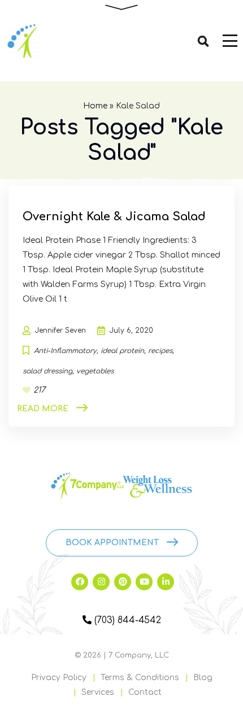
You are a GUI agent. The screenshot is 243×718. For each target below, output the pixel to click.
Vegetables (95, 371)
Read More (42, 408)
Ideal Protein (122, 351)
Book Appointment (112, 542)
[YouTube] (144, 581)
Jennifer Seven (60, 330)
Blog (202, 677)
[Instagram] (101, 581)
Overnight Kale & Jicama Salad (114, 216)
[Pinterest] (122, 581)
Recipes (160, 351)
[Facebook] (79, 581)
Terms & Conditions (140, 677)
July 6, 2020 (131, 330)
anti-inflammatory (65, 351)
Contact (145, 692)
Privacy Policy (58, 677)
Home (95, 106)
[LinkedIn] (165, 581)
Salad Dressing (47, 371)
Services (97, 692)
